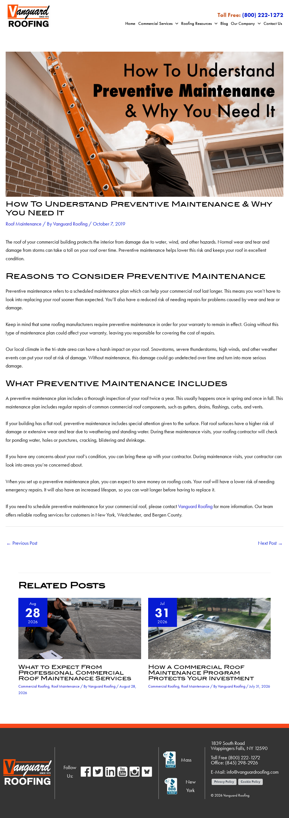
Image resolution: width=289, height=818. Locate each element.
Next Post (270, 543)
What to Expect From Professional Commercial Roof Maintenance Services (74, 672)
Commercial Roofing (33, 686)
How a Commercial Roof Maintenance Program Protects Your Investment (201, 672)
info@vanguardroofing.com (253, 772)
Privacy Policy (224, 782)
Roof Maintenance (23, 223)
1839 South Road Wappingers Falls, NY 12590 (239, 745)
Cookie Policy (250, 782)
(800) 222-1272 (262, 15)
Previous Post (21, 543)
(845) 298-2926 (241, 762)
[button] (175, 23)
